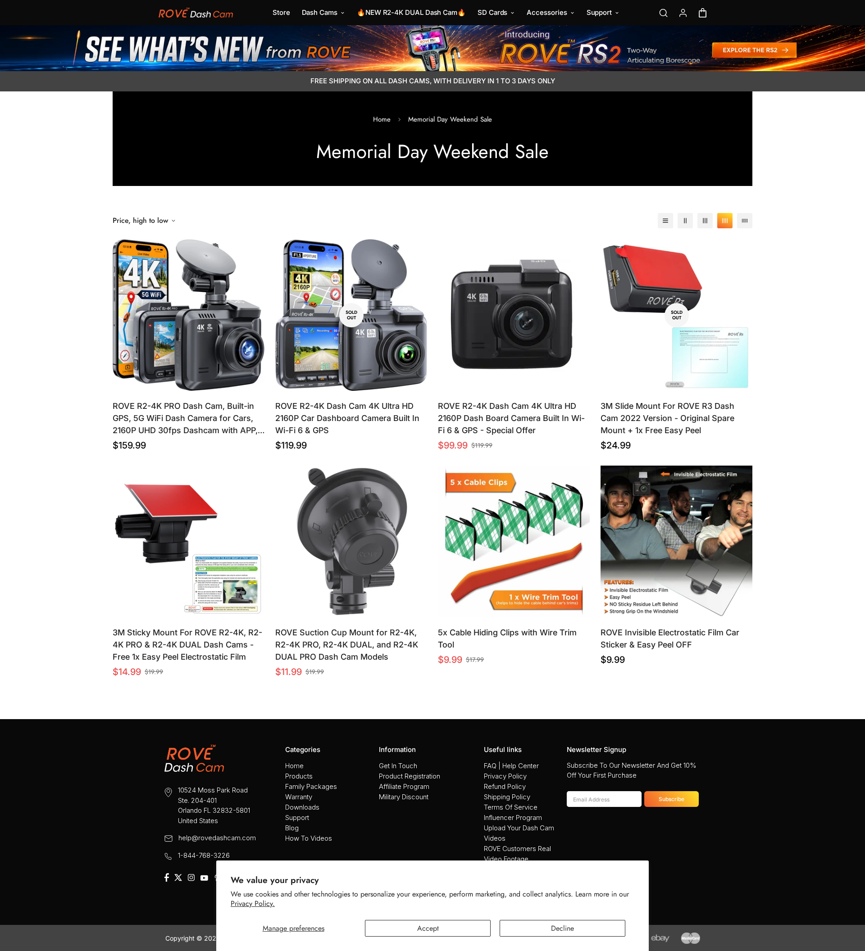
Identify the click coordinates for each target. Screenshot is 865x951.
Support (599, 12)
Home (382, 119)
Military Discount (403, 796)
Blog (292, 828)
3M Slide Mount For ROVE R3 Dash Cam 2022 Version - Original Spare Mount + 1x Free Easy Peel (667, 418)
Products (299, 776)
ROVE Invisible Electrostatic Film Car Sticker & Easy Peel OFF (670, 638)
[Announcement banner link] (432, 48)
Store (281, 12)
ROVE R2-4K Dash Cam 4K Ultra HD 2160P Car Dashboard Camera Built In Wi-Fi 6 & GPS (347, 418)
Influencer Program (513, 817)
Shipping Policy (507, 796)
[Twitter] (178, 877)
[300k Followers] (166, 877)
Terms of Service (510, 807)
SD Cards (492, 12)
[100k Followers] (191, 877)
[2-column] (685, 220)
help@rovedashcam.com (217, 837)
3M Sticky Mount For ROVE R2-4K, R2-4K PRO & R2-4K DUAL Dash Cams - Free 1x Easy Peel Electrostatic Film (187, 644)
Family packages (311, 786)
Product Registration (409, 776)
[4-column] (725, 220)
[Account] (683, 13)
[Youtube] (204, 878)
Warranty (298, 796)
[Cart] (702, 13)
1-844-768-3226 (204, 855)
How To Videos (308, 838)
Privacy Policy (505, 776)
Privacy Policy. (253, 903)
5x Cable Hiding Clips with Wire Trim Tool (507, 638)
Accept (428, 928)
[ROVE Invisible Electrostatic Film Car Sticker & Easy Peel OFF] (676, 541)
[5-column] (744, 220)
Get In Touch (398, 765)
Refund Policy (505, 786)
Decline (562, 928)
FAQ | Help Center (511, 765)
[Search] (663, 13)
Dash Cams (319, 12)
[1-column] (665, 220)
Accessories (547, 12)
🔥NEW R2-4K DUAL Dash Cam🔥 (411, 12)
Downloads (302, 807)
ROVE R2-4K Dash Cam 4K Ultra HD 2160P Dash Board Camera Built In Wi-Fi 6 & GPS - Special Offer (511, 418)
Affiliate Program (404, 786)
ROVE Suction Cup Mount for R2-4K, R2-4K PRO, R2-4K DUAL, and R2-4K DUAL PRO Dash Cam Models (346, 644)
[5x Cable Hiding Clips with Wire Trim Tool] (514, 541)
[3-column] (705, 220)
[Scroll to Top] (847, 902)
